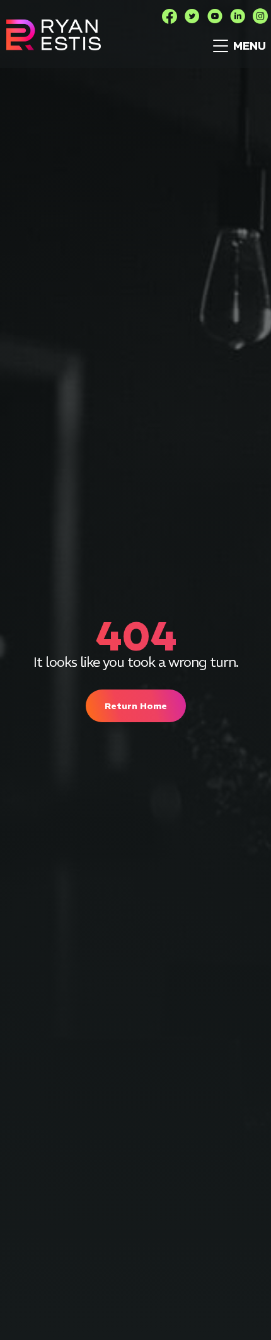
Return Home (136, 706)
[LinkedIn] (237, 16)
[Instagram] (260, 16)
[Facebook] (169, 16)
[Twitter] (192, 16)
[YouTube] (214, 16)
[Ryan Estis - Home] (53, 35)
